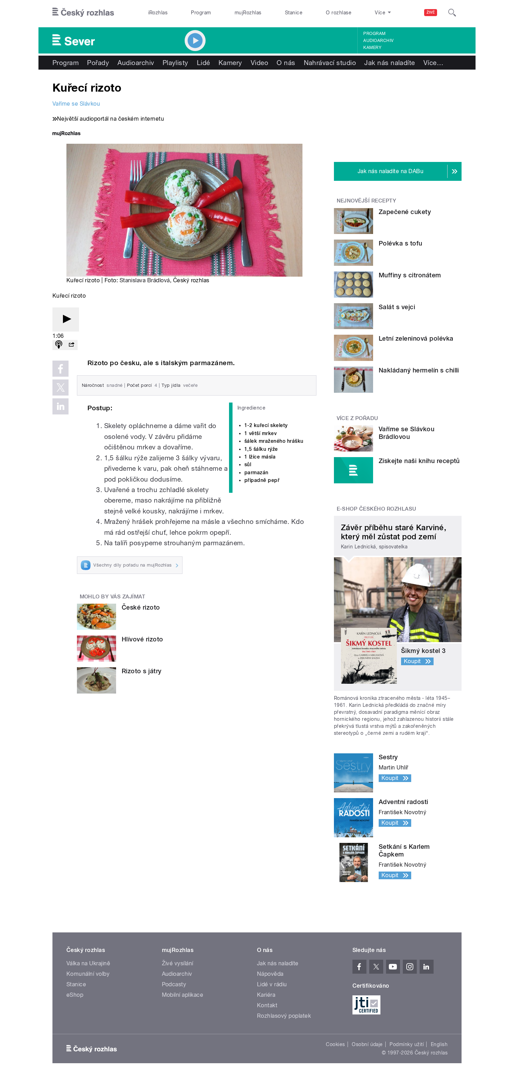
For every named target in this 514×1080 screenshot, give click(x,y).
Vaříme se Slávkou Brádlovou (406, 432)
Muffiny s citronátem (410, 275)
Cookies (335, 1044)
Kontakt (267, 1005)
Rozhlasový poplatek (284, 1016)
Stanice (293, 12)
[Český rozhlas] (83, 12)
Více (433, 62)
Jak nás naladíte (389, 62)
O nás (286, 62)
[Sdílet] (71, 345)
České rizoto (141, 607)
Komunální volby (87, 974)
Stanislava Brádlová (145, 280)
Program (201, 12)
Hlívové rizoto (142, 639)
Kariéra (266, 995)
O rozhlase (338, 12)
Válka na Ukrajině (88, 963)
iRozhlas (158, 12)
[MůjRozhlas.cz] (66, 134)
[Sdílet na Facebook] (60, 369)
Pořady (98, 62)
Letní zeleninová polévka (416, 338)
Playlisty (175, 62)
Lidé (203, 62)
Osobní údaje (367, 1044)
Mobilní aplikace (183, 995)
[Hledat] (452, 12)
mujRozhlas (248, 12)
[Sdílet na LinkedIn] (60, 406)
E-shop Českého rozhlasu (376, 509)
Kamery (372, 47)
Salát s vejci (397, 307)
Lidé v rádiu (272, 984)
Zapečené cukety (405, 211)
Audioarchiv (378, 40)
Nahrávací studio (330, 62)
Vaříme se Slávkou (76, 103)
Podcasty (174, 984)
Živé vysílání (177, 963)
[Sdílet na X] (60, 387)
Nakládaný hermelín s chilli (419, 370)
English (439, 1044)
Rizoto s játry (142, 671)
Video (259, 62)
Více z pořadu (357, 418)
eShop (74, 995)
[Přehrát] (65, 319)
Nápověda (270, 974)
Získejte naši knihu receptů (419, 460)
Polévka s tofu (400, 243)
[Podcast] (58, 345)
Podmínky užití (407, 1044)
